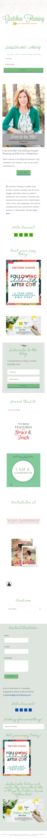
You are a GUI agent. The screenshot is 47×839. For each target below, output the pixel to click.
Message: (8, 658)
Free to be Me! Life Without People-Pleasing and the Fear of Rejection (20, 152)
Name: (7, 635)
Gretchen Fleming (23, 19)
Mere (17, 835)
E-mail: (7, 647)
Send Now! (11, 676)
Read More (24, 172)
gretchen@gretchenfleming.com (18, 695)
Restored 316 (32, 835)
